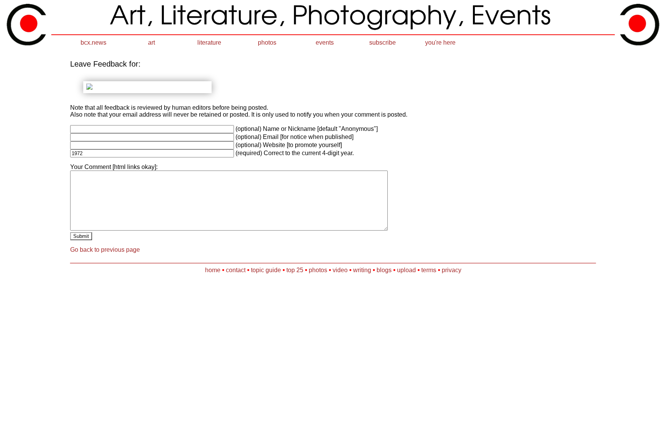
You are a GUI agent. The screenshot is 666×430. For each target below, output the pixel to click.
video (340, 270)
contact (236, 270)
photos (267, 42)
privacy (451, 270)
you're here (440, 42)
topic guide (266, 270)
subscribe (382, 42)
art (151, 42)
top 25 (294, 270)
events (325, 42)
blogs (384, 270)
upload (406, 270)
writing (362, 270)
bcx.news (93, 42)
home (212, 270)
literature (209, 42)
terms (428, 270)
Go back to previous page (105, 249)
